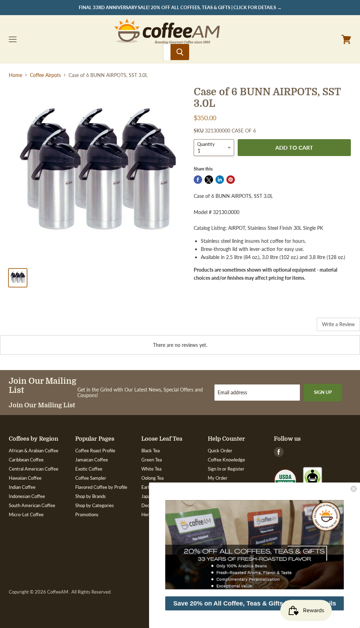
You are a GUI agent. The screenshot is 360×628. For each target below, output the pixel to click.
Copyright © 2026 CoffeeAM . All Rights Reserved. (60, 592)
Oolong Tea (152, 478)
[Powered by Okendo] (31, 327)
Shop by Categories (94, 505)
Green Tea (151, 459)
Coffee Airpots (45, 75)
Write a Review (338, 324)
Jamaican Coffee (91, 459)
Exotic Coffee (88, 469)
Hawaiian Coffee (25, 478)
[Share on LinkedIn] (220, 179)
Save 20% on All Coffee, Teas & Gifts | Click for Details (254, 603)
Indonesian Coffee (27, 496)
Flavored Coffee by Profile (101, 487)
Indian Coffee (22, 487)
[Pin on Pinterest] (230, 179)
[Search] (180, 52)
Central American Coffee (33, 469)
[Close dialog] (353, 488)
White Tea (151, 469)
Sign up (323, 392)
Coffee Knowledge (226, 459)
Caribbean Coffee (26, 459)
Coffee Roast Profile (95, 450)
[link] (254, 544)
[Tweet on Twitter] (209, 179)
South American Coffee (32, 505)
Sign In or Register (226, 469)
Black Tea (150, 450)
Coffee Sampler (90, 478)
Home (15, 75)
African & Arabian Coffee (33, 450)
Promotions (86, 514)
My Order (217, 478)
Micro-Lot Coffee (26, 514)
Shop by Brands (90, 496)
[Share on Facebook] (198, 179)
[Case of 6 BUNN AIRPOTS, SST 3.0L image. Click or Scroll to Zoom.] (97, 174)
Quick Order (220, 450)
